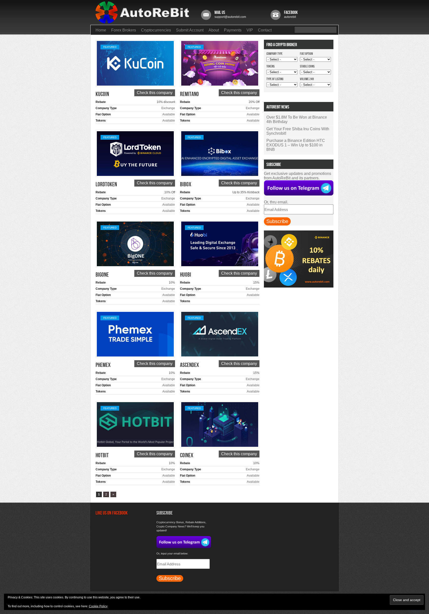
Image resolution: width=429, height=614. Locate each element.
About (214, 30)
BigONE (102, 274)
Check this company (155, 93)
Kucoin (102, 94)
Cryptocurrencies (156, 30)
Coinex (186, 455)
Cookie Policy (98, 606)
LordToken (106, 184)
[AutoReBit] (143, 20)
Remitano (189, 94)
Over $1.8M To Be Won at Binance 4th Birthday (296, 119)
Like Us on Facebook (112, 513)
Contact (265, 30)
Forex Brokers (123, 30)
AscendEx (189, 365)
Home (101, 30)
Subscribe (277, 221)
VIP (250, 30)
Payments (233, 30)
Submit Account (190, 30)
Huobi (185, 274)
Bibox (185, 184)
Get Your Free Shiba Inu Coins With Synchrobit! (297, 131)
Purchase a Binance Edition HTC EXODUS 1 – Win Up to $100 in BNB (295, 145)
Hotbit (102, 455)
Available (168, 114)
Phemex (103, 365)
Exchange (168, 108)
